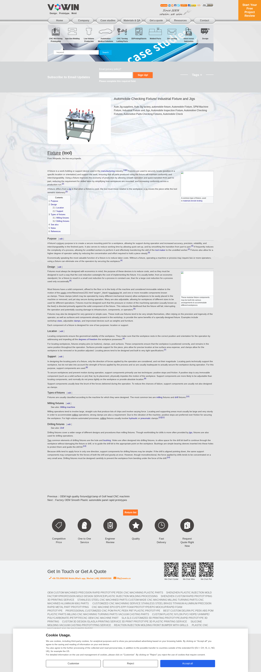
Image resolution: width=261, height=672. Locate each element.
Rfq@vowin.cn (123, 578)
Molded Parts (155, 39)
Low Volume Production (89, 39)
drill (176, 397)
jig (70, 189)
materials (187, 201)
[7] (165, 350)
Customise (73, 663)
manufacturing (108, 171)
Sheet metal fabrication (189, 39)
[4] (121, 260)
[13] (84, 446)
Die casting (172, 39)
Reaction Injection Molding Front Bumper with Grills (151, 625)
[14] (168, 457)
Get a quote (156, 20)
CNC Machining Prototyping (55, 39)
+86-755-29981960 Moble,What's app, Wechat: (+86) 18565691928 (81, 578)
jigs (190, 432)
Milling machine (67, 407)
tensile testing (196, 201)
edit (61, 239)
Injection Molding (72, 39)
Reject (130, 663)
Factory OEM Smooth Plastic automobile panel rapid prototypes (91, 500)
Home (59, 20)
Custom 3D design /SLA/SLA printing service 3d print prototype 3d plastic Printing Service (124, 621)
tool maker (160, 250)
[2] (126, 170)
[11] (160, 417)
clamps (77, 321)
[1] (124, 170)
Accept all (187, 663)
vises (59, 321)
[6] (124, 339)
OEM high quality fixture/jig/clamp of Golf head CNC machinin (95, 496)
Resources (180, 20)
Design (205, 39)
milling (159, 397)
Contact (204, 20)
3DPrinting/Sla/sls (139, 39)
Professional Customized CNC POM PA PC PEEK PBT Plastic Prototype (113, 610)
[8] (87, 367)
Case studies (107, 20)
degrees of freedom (88, 339)
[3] (67, 192)
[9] (145, 378)
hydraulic (133, 418)
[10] (187, 396)
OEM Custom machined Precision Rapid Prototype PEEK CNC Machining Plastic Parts (105, 592)
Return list (130, 512)
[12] (162, 417)
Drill (62, 428)
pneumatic (146, 418)
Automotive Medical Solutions (105, 39)
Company (83, 20)
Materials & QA (132, 20)
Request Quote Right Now (187, 542)
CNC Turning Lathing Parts (122, 39)
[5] (134, 309)
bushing (107, 440)
